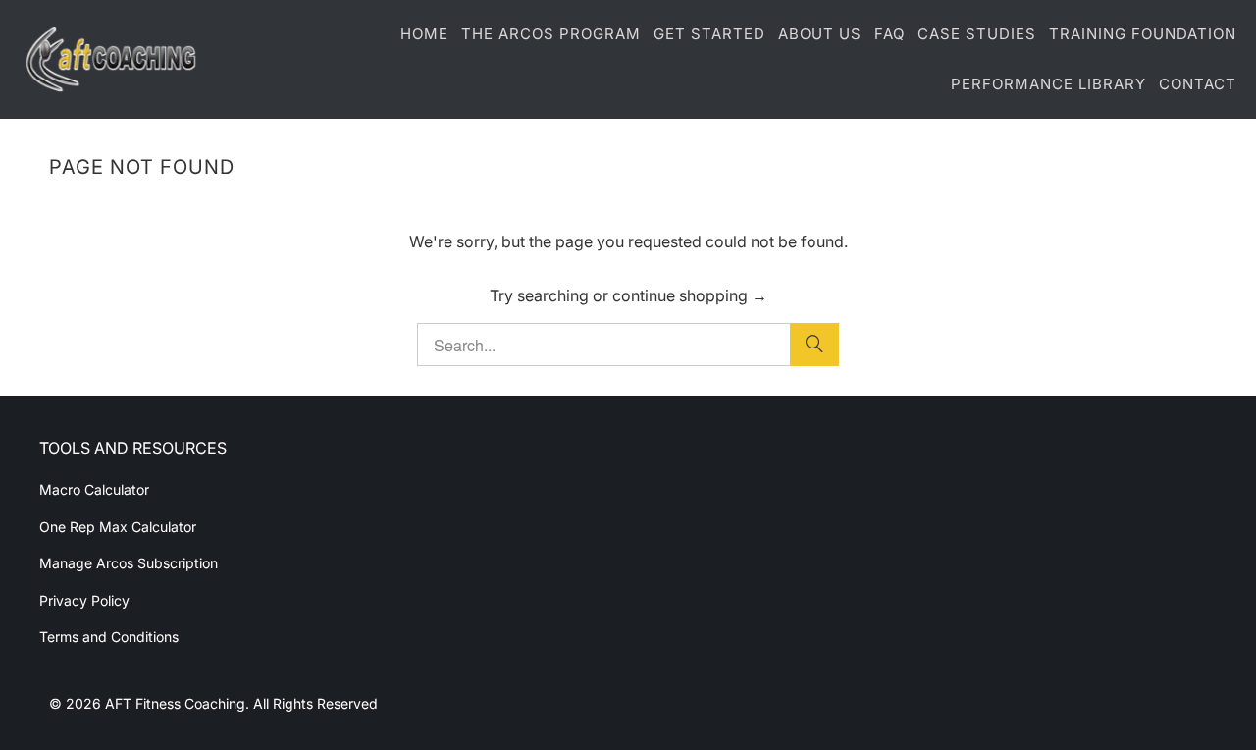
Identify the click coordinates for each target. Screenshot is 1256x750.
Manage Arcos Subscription (128, 563)
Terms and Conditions (109, 636)
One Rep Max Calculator (117, 526)
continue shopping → (689, 295)
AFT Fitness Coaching (175, 703)
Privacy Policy (84, 600)
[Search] (814, 344)
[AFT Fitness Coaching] (110, 59)
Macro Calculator (94, 489)
